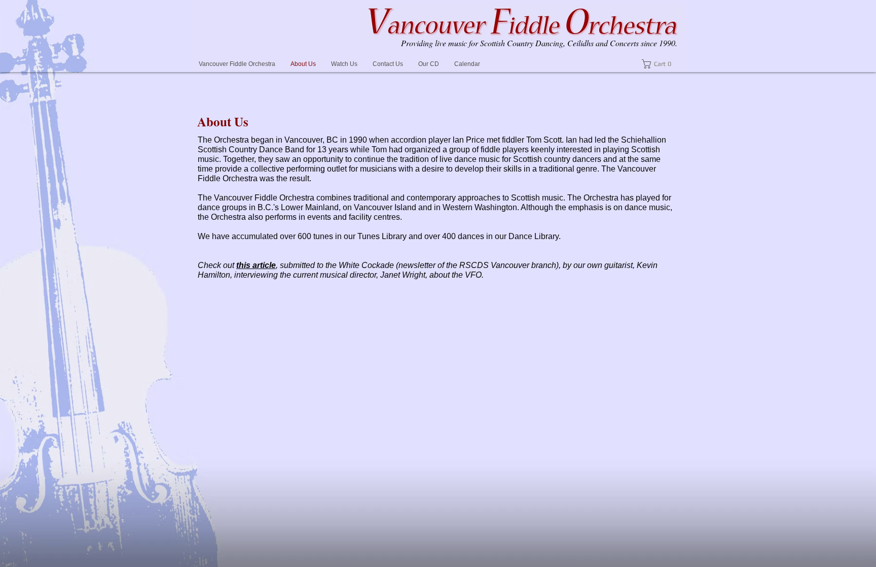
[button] (660, 64)
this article (256, 265)
